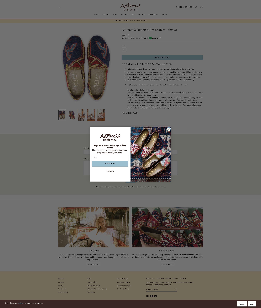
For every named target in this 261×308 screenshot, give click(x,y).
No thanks (110, 171)
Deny (252, 304)
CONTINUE (110, 164)
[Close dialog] (168, 129)
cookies (20, 303)
